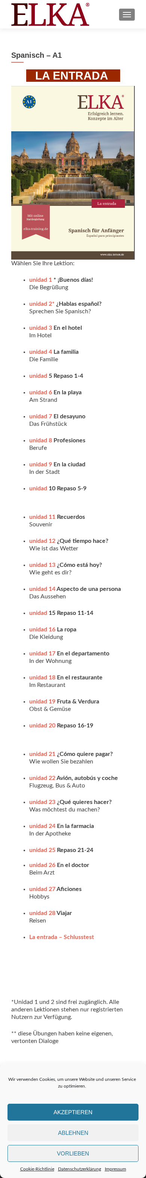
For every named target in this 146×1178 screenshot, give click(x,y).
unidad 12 (42, 541)
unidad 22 (42, 778)
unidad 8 (40, 440)
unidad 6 (40, 392)
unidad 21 (42, 754)
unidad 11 (42, 517)
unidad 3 (40, 328)
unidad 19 (42, 702)
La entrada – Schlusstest (61, 937)
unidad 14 (42, 589)
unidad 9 (40, 464)
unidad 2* (42, 304)
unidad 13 (42, 565)
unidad (39, 376)
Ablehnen (73, 1133)
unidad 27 (42, 889)
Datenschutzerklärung (79, 1169)
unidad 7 (40, 416)
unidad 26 (42, 865)
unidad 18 (42, 678)
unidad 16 (42, 630)
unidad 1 (40, 280)
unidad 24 (42, 826)
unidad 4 (40, 352)
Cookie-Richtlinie (37, 1169)
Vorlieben (73, 1153)
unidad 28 (42, 913)
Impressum (115, 1169)
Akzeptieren (73, 1112)
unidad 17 (42, 654)
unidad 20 (42, 726)
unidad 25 (42, 850)
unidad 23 (42, 802)
